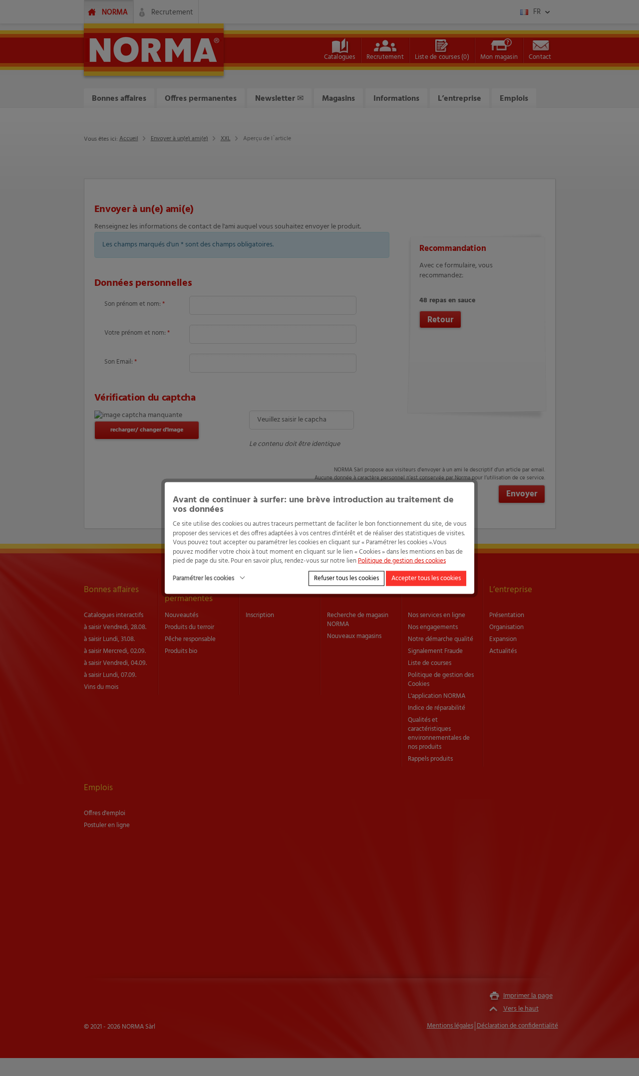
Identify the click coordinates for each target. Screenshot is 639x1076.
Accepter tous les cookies (426, 578)
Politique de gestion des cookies (402, 561)
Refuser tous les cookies (346, 578)
